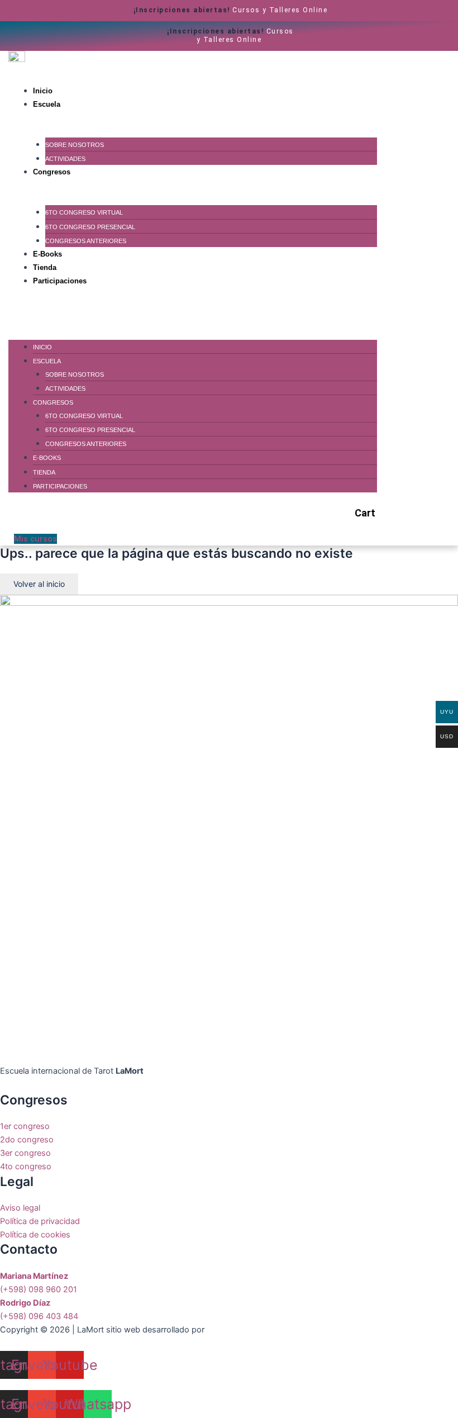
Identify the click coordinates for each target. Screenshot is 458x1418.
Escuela (46, 104)
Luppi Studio (231, 1330)
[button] (192, 306)
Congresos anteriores (85, 241)
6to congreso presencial (90, 227)
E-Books (47, 254)
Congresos (51, 172)
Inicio (43, 91)
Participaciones (60, 281)
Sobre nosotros (74, 144)
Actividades (65, 158)
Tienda (44, 267)
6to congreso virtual (84, 212)
